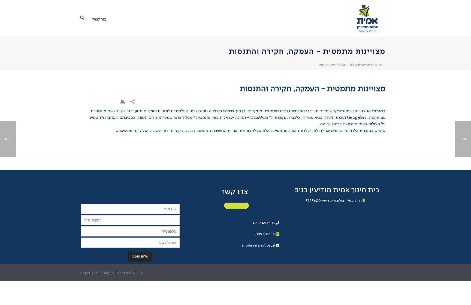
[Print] (122, 101)
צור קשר (99, 19)
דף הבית (377, 64)
